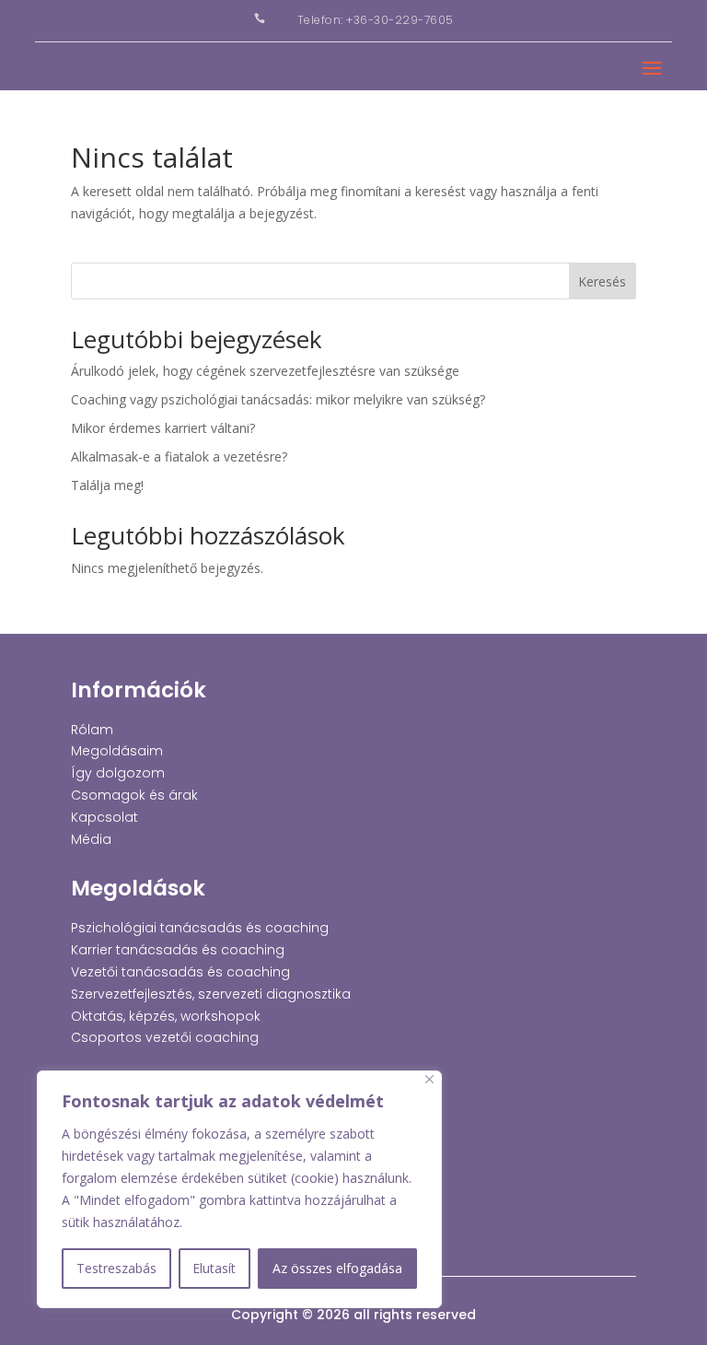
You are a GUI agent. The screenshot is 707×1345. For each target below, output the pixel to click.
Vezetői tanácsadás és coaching (180, 972)
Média (91, 839)
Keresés (602, 281)
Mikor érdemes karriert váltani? (163, 428)
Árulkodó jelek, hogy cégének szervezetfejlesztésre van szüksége (265, 371)
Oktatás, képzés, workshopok (166, 1016)
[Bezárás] (429, 1079)
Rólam (92, 729)
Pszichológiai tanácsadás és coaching (200, 927)
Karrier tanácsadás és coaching (177, 950)
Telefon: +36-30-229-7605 (375, 20)
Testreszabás (116, 1268)
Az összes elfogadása (337, 1268)
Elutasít (214, 1268)
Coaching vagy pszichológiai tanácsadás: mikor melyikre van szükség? (278, 399)
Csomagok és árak (134, 795)
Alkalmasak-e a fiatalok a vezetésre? (179, 456)
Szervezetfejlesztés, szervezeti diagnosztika (211, 994)
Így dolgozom (118, 773)
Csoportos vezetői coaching (165, 1037)
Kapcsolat (104, 817)
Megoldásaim (117, 751)
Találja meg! (107, 485)
